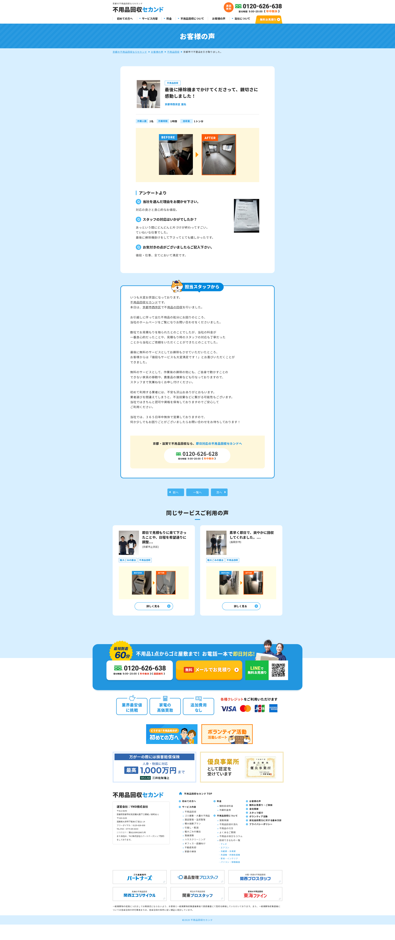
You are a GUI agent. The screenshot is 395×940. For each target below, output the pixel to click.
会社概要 (254, 808)
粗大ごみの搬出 (193, 831)
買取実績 (224, 820)
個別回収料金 (226, 805)
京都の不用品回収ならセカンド (130, 51)
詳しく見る (153, 606)
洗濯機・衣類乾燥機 (230, 854)
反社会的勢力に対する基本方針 (265, 820)
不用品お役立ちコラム (231, 836)
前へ (176, 492)
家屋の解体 (190, 851)
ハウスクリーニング (195, 839)
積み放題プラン (193, 823)
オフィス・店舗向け (195, 843)
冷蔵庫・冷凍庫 (228, 851)
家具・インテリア (229, 858)
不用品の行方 (226, 828)
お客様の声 (218, 18)
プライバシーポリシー (260, 824)
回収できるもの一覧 (229, 840)
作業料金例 (225, 809)
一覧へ (197, 492)
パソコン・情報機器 (230, 862)
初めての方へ (125, 18)
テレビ (224, 843)
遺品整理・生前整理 (195, 819)
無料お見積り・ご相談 (260, 804)
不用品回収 (173, 51)
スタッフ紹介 (256, 812)
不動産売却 (190, 847)
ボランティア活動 (258, 816)
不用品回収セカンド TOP (198, 793)
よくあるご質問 (227, 832)
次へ (219, 492)
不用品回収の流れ (228, 824)
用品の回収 (175, 307)
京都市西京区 (152, 307)
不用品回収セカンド (144, 302)
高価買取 (189, 835)
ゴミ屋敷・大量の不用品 (197, 815)
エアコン (225, 847)
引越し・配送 (192, 827)
